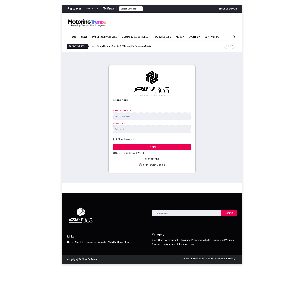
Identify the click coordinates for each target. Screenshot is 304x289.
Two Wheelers (162, 37)
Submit (229, 213)
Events (193, 37)
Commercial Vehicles (135, 37)
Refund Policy (228, 258)
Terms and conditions (194, 258)
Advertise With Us (107, 242)
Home (73, 37)
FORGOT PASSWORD (133, 153)
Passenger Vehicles (104, 37)
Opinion (156, 244)
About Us (79, 242)
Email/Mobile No (122, 110)
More (179, 37)
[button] (226, 46)
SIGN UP (117, 153)
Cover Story (123, 242)
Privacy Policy (213, 258)
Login (234, 9)
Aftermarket (171, 240)
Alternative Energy (186, 244)
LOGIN (152, 147)
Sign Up (224, 9)
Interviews (185, 240)
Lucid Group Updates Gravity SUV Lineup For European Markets (122, 46)
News (84, 37)
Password (119, 123)
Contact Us (92, 9)
